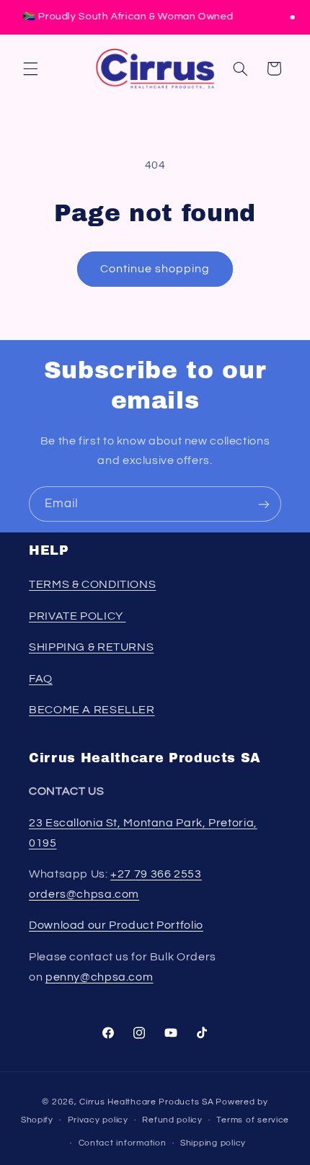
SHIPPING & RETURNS (91, 647)
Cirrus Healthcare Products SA (146, 1102)
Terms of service (252, 1120)
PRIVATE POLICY (77, 616)
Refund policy (172, 1120)
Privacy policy (98, 1120)
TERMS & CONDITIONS (92, 584)
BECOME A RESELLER (92, 709)
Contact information (123, 1143)
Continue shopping (155, 268)
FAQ (41, 678)
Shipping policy (213, 1143)
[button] (30, 68)
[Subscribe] (263, 504)
